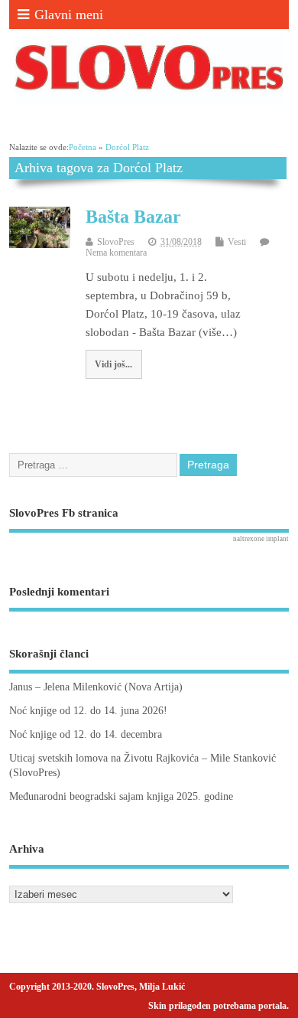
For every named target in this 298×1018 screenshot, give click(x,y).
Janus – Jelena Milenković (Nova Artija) (96, 687)
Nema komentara (116, 252)
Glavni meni (68, 14)
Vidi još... (113, 364)
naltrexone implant (261, 539)
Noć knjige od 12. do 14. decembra (85, 734)
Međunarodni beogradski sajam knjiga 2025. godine (121, 796)
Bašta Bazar (133, 217)
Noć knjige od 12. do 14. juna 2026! (88, 710)
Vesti (237, 242)
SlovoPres (115, 242)
